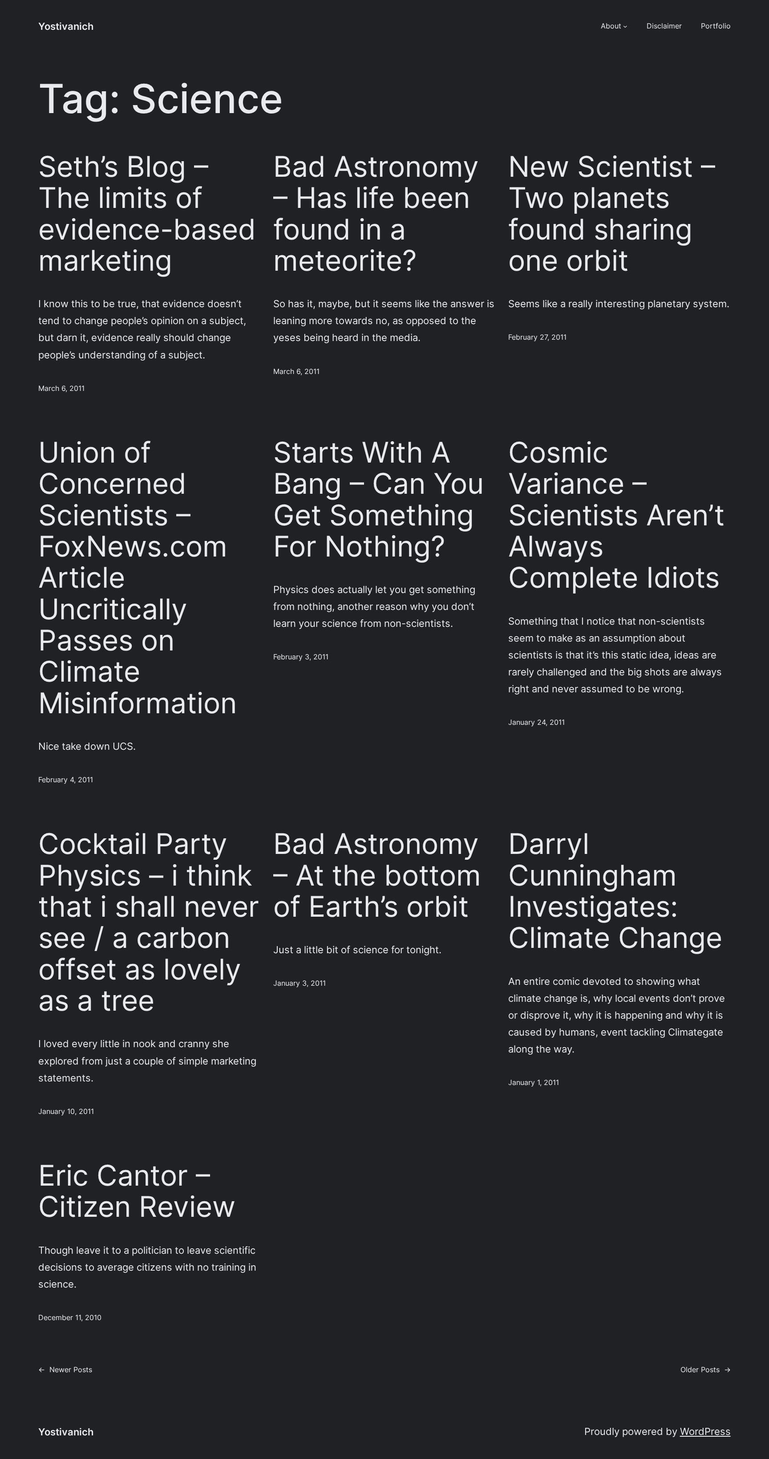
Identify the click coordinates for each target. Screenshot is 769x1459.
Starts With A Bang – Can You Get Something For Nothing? (378, 499)
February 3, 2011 (300, 656)
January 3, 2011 (299, 983)
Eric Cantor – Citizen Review (136, 1191)
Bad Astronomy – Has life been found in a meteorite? (376, 213)
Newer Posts (65, 1369)
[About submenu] (625, 26)
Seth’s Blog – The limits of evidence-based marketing (147, 213)
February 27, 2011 (537, 337)
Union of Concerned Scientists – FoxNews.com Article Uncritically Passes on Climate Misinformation (137, 578)
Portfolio (716, 25)
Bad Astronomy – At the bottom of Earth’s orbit (377, 875)
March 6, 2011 (61, 388)
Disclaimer (664, 25)
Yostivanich (65, 26)
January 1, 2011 (533, 1082)
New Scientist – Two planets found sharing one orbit (611, 213)
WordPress (705, 1431)
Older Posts (705, 1369)
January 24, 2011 (536, 722)
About (611, 25)
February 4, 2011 (65, 779)
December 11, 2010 (69, 1317)
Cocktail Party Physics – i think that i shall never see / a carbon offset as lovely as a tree (148, 922)
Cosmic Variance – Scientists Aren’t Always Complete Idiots (616, 515)
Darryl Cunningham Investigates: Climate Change (615, 890)
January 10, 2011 (66, 1111)
